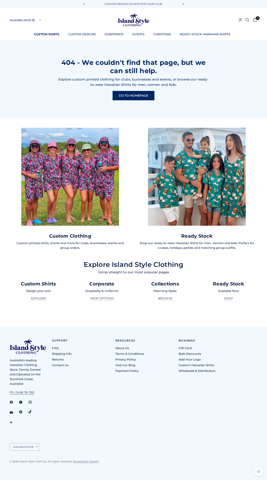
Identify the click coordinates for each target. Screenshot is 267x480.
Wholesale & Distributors (197, 371)
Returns (58, 359)
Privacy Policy (125, 359)
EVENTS (138, 34)
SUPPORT (60, 340)
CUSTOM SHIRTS (46, 34)
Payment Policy (127, 371)
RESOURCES (125, 340)
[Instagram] (33, 402)
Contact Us (60, 365)
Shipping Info (62, 354)
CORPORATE (114, 34)
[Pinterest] (23, 412)
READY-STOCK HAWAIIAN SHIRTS (205, 34)
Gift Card (185, 348)
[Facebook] (14, 402)
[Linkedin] (14, 422)
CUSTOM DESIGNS (82, 34)
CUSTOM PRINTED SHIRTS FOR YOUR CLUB (133, 3)
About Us (122, 348)
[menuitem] (48, 34)
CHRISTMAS (162, 34)
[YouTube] (14, 412)
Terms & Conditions (129, 354)
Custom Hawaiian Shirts (196, 365)
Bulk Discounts (190, 354)
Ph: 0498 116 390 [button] (22, 392)
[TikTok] (33, 412)
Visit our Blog (125, 365)
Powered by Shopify (86, 461)
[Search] (247, 20)
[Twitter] (23, 402)
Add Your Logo (190, 359)
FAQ (55, 348)
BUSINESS (187, 340)
